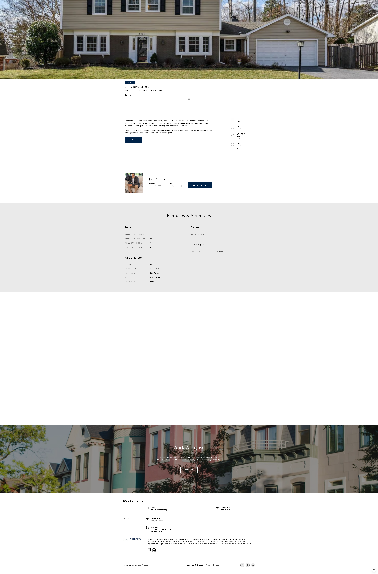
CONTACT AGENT (200, 185)
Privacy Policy (212, 565)
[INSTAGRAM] (253, 565)
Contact (189, 470)
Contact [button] (134, 140)
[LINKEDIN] (242, 565)
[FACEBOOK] (248, 565)
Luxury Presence (143, 565)
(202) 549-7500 (155, 186)
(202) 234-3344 (157, 521)
